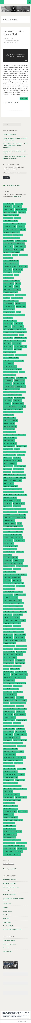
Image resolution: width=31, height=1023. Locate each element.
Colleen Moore (21, 329)
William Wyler (8, 845)
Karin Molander (22, 566)
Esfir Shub (7, 372)
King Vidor (7, 580)
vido (18, 800)
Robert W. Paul (20, 731)
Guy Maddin (21, 454)
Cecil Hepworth (21, 295)
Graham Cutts (21, 446)
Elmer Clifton (18, 360)
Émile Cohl (16, 854)
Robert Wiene (8, 734)
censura (6, 297)
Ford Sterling (8, 392)
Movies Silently (7, 903)
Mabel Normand (20, 620)
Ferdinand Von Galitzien (9, 894)
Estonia (22, 372)
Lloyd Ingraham (9, 603)
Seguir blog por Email (11, 164)
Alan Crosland (8, 209)
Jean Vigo (7, 531)
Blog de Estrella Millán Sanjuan (11, 887)
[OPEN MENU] (2, 2)
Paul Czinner (18, 686)
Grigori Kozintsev (20, 452)
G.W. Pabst (18, 409)
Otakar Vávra (21, 683)
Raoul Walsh (8, 714)
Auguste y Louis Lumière (11, 252)
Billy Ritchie (8, 272)
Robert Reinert (8, 731)
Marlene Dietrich (9, 643)
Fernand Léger (8, 386)
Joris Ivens (7, 554)
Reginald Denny (21, 720)
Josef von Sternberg (11, 557)
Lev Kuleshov (8, 594)
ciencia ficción (8, 315)
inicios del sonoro (10, 497)
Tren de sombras (7, 951)
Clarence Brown (18, 326)
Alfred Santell (20, 229)
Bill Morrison (17, 269)
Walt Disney (18, 820)
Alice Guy (7, 232)
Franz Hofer (18, 400)
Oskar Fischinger (9, 683)
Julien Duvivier (18, 560)
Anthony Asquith (9, 243)
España (15, 372)
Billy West (17, 272)
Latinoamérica (18, 583)
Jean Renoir (19, 529)
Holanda (18, 489)
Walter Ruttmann (9, 825)
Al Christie (22, 212)
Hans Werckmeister (10, 463)
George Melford (9, 429)
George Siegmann (9, 432)
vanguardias (8, 791)
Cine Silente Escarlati (8, 890)
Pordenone (14, 700)
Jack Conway (23, 512)
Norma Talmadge (21, 671)
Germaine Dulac (9, 440)
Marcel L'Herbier (20, 634)
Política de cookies (17, 1016)
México (6, 668)
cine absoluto (19, 315)
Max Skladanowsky (10, 657)
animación (16, 238)
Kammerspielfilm (9, 566)
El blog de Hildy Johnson (9, 944)
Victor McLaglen (21, 797)
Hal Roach (16, 457)
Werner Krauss (9, 831)
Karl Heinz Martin (9, 571)
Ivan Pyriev (16, 506)
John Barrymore (16, 534)
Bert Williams (22, 266)
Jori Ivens (19, 551)
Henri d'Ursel (20, 474)
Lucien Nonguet (21, 611)
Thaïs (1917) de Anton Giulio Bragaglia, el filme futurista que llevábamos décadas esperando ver (15, 145)
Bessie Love (7, 269)
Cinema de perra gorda (9, 940)
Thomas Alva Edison (10, 777)
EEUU (5, 357)
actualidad (17, 206)
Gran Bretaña (8, 449)
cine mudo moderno (10, 320)
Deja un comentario (11, 42)
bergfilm (16, 263)
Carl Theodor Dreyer (10, 292)
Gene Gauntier (8, 414)
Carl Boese (7, 289)
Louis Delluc (8, 609)
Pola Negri (20, 697)
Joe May (6, 534)
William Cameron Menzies (12, 840)
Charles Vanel (20, 303)
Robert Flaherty (9, 728)
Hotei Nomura (8, 494)
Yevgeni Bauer (8, 851)
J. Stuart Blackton (10, 512)
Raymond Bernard (20, 714)
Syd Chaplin (21, 768)
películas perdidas (10, 694)
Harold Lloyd (8, 466)
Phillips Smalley (9, 697)
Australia (7, 255)
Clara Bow (7, 326)
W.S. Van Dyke (22, 811)
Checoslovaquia (9, 309)
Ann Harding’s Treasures (9, 879)
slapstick (19, 760)
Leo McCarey (20, 586)
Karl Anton (7, 569)
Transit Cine (6, 947)
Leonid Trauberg (9, 589)
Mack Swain (7, 626)
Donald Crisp (8, 346)
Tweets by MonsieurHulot (10, 869)
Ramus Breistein (9, 711)
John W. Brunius (9, 551)
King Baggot (16, 577)
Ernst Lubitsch (9, 369)
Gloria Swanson (9, 446)
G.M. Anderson (8, 409)
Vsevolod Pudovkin (10, 811)
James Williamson (9, 523)
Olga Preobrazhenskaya (19, 674)
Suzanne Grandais (10, 768)
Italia (18, 500)
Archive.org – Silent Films (9, 883)
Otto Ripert (7, 686)
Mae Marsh (16, 626)
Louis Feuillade (9, 611)
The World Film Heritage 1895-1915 (12, 929)
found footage (20, 392)
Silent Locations (7, 911)
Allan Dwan (15, 232)
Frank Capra (8, 400)
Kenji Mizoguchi (9, 574)
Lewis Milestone (20, 594)
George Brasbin (9, 423)
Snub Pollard (8, 763)
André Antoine (17, 235)
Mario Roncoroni (20, 640)
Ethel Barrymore (9, 375)
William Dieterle (9, 843)
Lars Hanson (8, 583)
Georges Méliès (9, 434)
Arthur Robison (20, 246)
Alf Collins (21, 223)
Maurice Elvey (8, 649)
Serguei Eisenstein (10, 751)
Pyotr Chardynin (9, 706)
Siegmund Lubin (9, 760)
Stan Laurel (19, 763)
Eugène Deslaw (21, 377)
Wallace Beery (8, 814)
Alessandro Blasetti (11, 220)
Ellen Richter (13, 357)
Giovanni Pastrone (10, 443)
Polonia (6, 700)
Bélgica (18, 283)
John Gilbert (8, 540)
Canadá (17, 286)
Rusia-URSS (18, 743)
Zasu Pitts (7, 854)
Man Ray (20, 631)
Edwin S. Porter (21, 355)
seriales (21, 751)
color (6, 332)
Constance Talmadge (10, 335)
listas (19, 600)
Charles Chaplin (16, 297)
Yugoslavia (18, 851)
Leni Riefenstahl (9, 586)
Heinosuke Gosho (17, 472)
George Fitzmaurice (10, 426)
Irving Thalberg (9, 500)
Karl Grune (17, 569)
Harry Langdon (18, 469)
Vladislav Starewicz (10, 808)
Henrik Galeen (20, 477)
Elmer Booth (8, 360)
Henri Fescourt (9, 477)
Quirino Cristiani (9, 708)
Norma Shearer (9, 671)
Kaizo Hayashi (18, 563)
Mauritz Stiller (9, 651)
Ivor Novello (8, 509)
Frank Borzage (19, 397)
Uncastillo (13, 783)
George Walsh (20, 434)
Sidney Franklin (9, 757)
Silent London (6, 914)
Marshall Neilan (9, 646)
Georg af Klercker (10, 417)
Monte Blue (17, 666)
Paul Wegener (18, 691)
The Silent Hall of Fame (9, 926)
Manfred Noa (19, 629)
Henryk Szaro (17, 480)
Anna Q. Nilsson (21, 240)
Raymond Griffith (9, 717)
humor (17, 494)
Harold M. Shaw (20, 466)
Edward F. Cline (9, 355)
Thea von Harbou (9, 774)
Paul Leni (16, 688)
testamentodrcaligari (12, 40)
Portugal (23, 700)
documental (17, 343)
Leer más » (23, 98)
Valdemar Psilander (19, 788)
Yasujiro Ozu (22, 848)
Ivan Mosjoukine (18, 503)
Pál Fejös (20, 706)
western (18, 831)
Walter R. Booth (9, 823)
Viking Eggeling (9, 803)
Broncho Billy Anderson (11, 280)
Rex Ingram (7, 726)
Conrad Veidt (21, 332)
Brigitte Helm (8, 277)
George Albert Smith (10, 420)
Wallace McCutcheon (11, 817)
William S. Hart (21, 843)
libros (6, 597)
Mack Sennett (15, 623)
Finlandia (7, 389)
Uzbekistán (7, 788)
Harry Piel (7, 472)
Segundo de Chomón (10, 748)
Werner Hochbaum (9, 828)
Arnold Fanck (8, 246)
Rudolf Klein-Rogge (20, 740)
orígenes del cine (19, 677)
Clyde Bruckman (9, 329)
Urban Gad (17, 786)
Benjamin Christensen (11, 260)
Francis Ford (8, 397)
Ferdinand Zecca (19, 383)
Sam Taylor (21, 746)
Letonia (19, 591)
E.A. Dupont (18, 349)
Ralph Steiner (21, 708)
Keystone (7, 577)
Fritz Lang (21, 406)
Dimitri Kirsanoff (19, 340)
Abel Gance (18, 203)
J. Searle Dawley (19, 509)
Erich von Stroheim (10, 366)
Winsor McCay (19, 845)
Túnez (6, 783)
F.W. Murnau (7, 383)
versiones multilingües (11, 794)
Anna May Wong (9, 240)
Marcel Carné (8, 634)
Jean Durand (8, 526)
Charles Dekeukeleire (11, 300)
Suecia (6, 766)
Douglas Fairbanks (20, 346)
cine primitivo (8, 323)
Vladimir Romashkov (10, 805)
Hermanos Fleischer (10, 486)
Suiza (12, 766)
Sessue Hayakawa (9, 754)
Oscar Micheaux (9, 680)
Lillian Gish (14, 597)
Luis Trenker (18, 614)
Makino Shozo (8, 629)
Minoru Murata (8, 663)
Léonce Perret (8, 620)
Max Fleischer (8, 654)
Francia (18, 394)
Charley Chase (21, 306)
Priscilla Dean (20, 703)
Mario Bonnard (19, 637)
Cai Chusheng (8, 286)
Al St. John (7, 235)
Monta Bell (7, 666)
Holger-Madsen (9, 492)
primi (12, 703)
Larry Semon (17, 580)
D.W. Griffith (8, 340)
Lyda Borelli (16, 617)
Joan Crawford (17, 531)
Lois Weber (19, 603)
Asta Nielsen (8, 249)
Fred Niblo (7, 403)
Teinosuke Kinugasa (10, 771)
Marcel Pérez (8, 637)
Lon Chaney (7, 606)
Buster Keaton (8, 283)
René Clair (16, 723)
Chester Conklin (9, 312)
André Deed (7, 238)
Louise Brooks (18, 609)
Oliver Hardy (8, 677)
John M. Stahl (8, 543)
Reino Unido (7, 723)
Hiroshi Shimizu (9, 489)
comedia (12, 332)
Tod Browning (20, 780)
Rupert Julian (8, 743)
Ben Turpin (7, 263)
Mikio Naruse (20, 660)
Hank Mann (7, 460)
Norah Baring (14, 668)
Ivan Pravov (7, 506)
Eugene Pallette (9, 377)
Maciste (6, 623)
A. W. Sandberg (8, 203)
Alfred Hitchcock (9, 226)
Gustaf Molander (9, 454)
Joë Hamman (8, 560)
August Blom (18, 249)
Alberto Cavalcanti (10, 212)
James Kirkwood (9, 520)
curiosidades (8, 337)
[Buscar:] (12, 124)
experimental (8, 380)
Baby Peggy (23, 255)
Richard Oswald (18, 726)
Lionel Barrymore (9, 600)
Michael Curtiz (8, 660)
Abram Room (8, 206)
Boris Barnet (8, 275)
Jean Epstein (18, 526)
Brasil (16, 275)
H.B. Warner (7, 457)
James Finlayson (19, 517)
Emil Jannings (8, 363)
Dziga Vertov (8, 349)
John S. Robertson (10, 549)
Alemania (18, 218)
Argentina (20, 243)
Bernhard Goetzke (10, 266)
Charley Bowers (9, 306)
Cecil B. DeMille (9, 295)
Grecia (17, 449)
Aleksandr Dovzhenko (11, 215)
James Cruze (8, 517)
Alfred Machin (8, 229)
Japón (19, 523)
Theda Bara (20, 774)
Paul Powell (8, 691)
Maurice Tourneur (20, 649)
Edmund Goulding (9, 352)
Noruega (6, 674)
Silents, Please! (7, 922)
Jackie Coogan (8, 514)
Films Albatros (20, 386)
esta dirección (17, 196)
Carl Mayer (16, 289)
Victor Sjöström (9, 800)
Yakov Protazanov (9, 848)
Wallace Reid (8, 820)
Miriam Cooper (20, 663)
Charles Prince (8, 303)
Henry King (7, 480)
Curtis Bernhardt (20, 337)
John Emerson (8, 537)
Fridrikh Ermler (18, 403)
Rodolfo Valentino (20, 734)
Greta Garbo (8, 452)
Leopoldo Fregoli (9, 591)
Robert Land (20, 728)
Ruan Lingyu (7, 740)
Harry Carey (7, 469)
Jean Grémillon (9, 529)
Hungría (23, 494)
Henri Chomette (9, 474)
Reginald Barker (9, 720)
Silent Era (5, 907)
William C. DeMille (9, 837)
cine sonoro (19, 323)
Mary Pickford (21, 646)
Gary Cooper (8, 412)
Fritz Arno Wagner (10, 406)
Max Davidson (20, 651)
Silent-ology (6, 918)
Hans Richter (17, 460)
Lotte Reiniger (17, 606)
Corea (21, 335)
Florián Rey (15, 389)
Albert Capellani (21, 209)
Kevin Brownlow (21, 574)
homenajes (19, 492)
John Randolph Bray (10, 546)
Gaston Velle (18, 412)
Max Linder (18, 654)
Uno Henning (8, 786)
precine (6, 703)
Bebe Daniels (8, 258)
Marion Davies (8, 640)
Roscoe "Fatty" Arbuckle (12, 737)
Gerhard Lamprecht (10, 437)
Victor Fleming (8, 797)
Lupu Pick (7, 617)
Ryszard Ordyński (9, 746)
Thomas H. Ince (8, 780)
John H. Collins (19, 540)
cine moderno (8, 317)
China (18, 312)
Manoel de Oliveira (10, 631)
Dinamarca (7, 343)
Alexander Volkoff (10, 223)
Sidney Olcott (20, 757)
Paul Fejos (7, 688)
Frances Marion (9, 394)
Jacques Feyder (20, 514)
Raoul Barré (20, 711)
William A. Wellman (10, 834)
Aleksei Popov (8, 218)
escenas (18, 369)
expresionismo (19, 380)
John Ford (18, 537)
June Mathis (8, 563)
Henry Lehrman (8, 483)
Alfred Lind (21, 226)
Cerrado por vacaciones (9, 134)
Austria (15, 255)
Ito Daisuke (7, 503)
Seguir (6, 177)
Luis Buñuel (7, 614)
